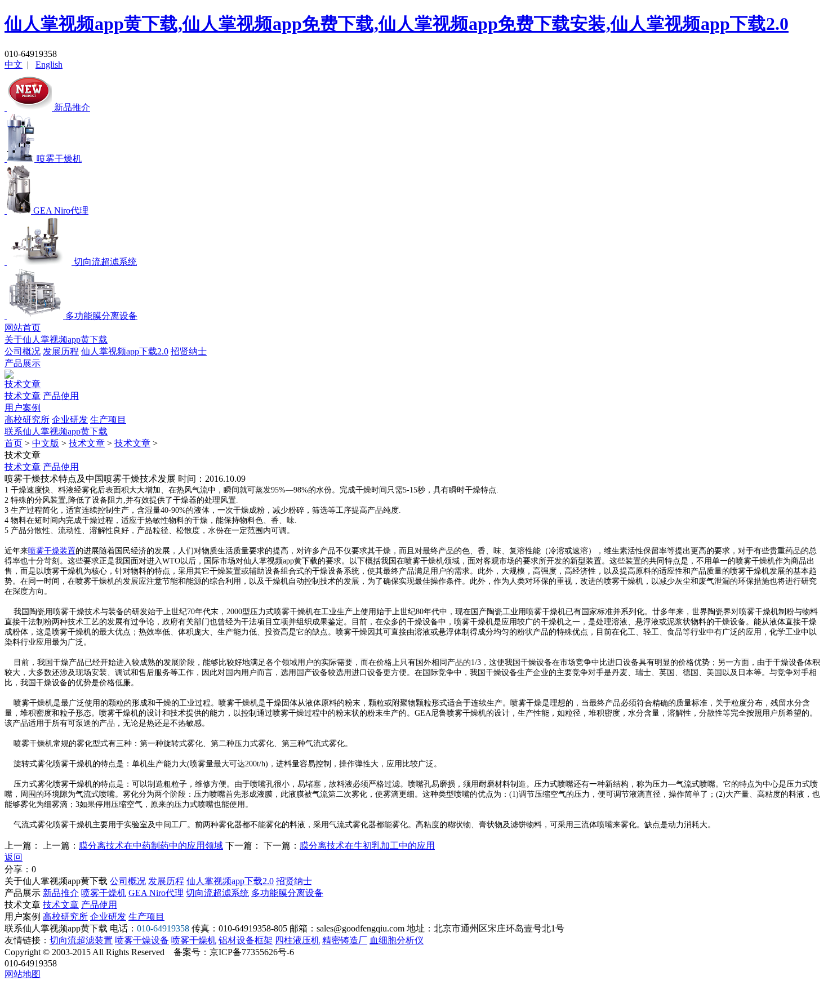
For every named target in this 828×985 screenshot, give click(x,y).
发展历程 (61, 351)
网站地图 (23, 974)
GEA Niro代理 (156, 893)
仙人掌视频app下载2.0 (124, 351)
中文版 (45, 443)
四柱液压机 (297, 940)
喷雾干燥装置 (51, 551)
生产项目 (108, 419)
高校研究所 (27, 419)
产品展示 (23, 363)
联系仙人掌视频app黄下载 (56, 431)
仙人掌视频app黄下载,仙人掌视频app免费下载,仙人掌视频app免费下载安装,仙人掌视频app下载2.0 (397, 24)
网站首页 (23, 327)
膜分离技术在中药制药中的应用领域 (151, 845)
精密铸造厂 (344, 940)
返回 (14, 857)
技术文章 (23, 384)
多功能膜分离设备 (287, 893)
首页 (14, 443)
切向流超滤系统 (217, 893)
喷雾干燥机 (103, 893)
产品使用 (61, 396)
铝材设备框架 (246, 940)
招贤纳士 (189, 351)
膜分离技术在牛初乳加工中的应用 (367, 845)
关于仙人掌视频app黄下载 (56, 339)
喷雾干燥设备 (142, 940)
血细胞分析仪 (397, 940)
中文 (14, 64)
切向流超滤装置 (81, 940)
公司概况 (23, 351)
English (49, 64)
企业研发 (70, 419)
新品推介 (61, 893)
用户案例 (23, 407)
